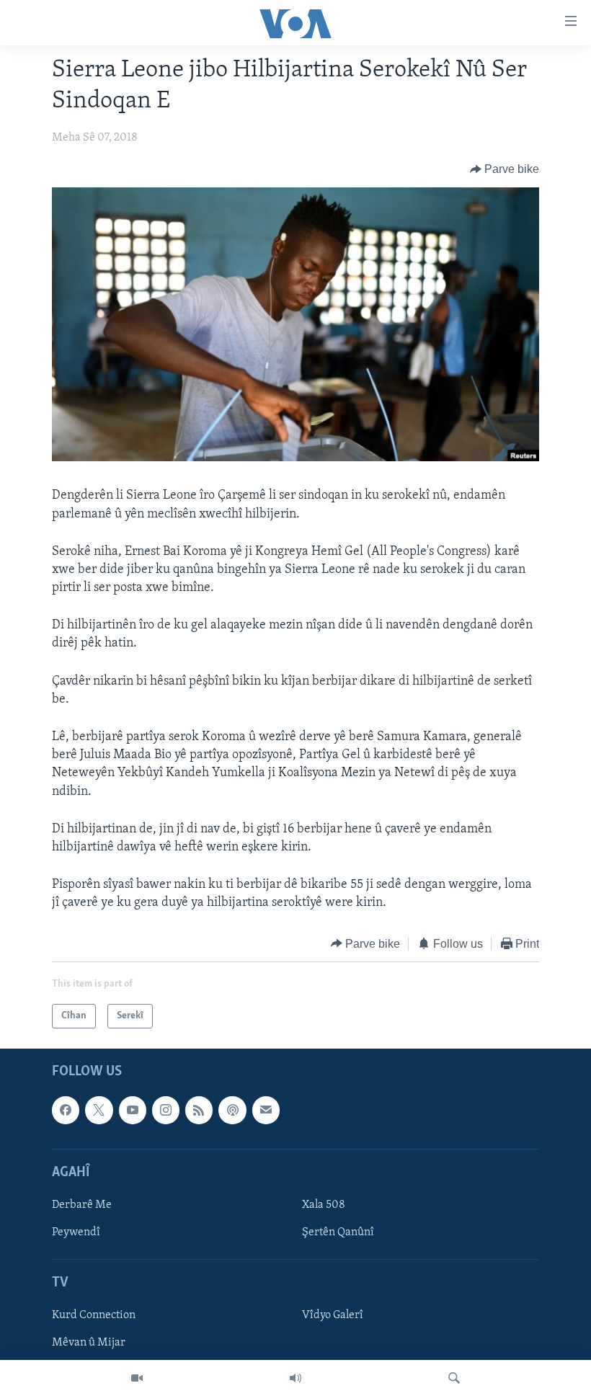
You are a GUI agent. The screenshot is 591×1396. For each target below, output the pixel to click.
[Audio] (295, 1378)
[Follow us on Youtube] (132, 1110)
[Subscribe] (266, 1110)
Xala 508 (323, 1205)
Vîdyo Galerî (332, 1315)
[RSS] (199, 1110)
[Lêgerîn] (454, 1378)
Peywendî (76, 1232)
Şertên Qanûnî (338, 1232)
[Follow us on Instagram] (165, 1110)
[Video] (137, 1378)
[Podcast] (232, 1110)
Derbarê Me (82, 1205)
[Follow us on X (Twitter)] (98, 1110)
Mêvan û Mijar (88, 1343)
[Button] (505, 169)
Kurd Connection (93, 1315)
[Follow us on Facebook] (65, 1110)
